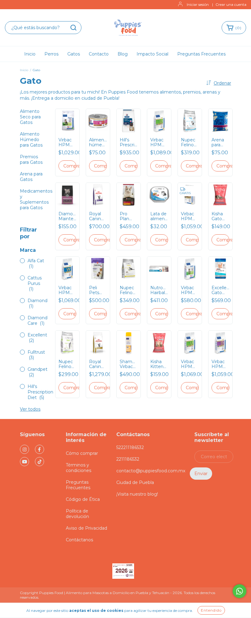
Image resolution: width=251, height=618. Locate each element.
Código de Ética (83, 499)
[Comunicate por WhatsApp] (239, 591)
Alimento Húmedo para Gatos (31, 139)
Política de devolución (77, 513)
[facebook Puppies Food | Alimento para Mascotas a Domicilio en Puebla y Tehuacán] (39, 449)
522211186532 (130, 447)
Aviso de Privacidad (86, 528)
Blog (123, 54)
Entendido (211, 610)
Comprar (69, 166)
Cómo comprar (82, 453)
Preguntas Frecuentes (201, 54)
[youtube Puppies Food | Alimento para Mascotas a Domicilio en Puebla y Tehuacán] (24, 461)
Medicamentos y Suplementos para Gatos (36, 199)
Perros (51, 54)
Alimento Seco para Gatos (30, 117)
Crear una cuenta (230, 4)
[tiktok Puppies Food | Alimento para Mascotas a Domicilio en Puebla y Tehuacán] (39, 461)
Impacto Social (152, 54)
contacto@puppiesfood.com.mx (150, 471)
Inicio (30, 54)
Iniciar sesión (198, 4)
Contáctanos (79, 540)
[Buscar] (73, 27)
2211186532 (127, 459)
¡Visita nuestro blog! (137, 494)
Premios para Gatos (31, 159)
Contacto (99, 54)
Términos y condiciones (78, 467)
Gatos (73, 54)
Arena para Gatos (31, 176)
